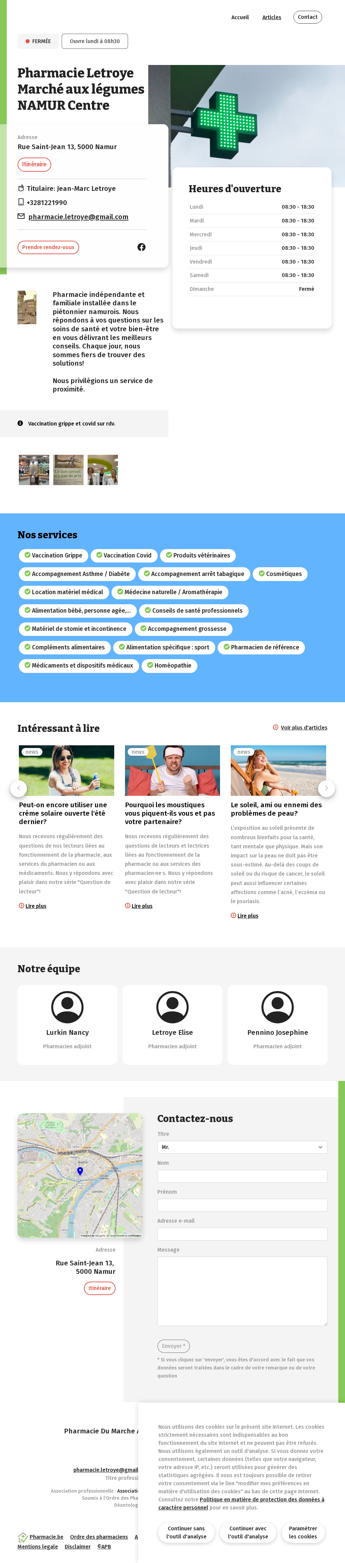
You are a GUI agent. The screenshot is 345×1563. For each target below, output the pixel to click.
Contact (308, 17)
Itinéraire (34, 164)
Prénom (167, 1192)
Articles (271, 17)
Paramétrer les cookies (303, 1532)
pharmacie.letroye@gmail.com (78, 217)
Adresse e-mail (176, 1221)
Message (168, 1250)
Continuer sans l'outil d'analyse (186, 1532)
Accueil (240, 17)
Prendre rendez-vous (48, 247)
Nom (163, 1163)
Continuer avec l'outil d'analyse (248, 1532)
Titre (163, 1134)
